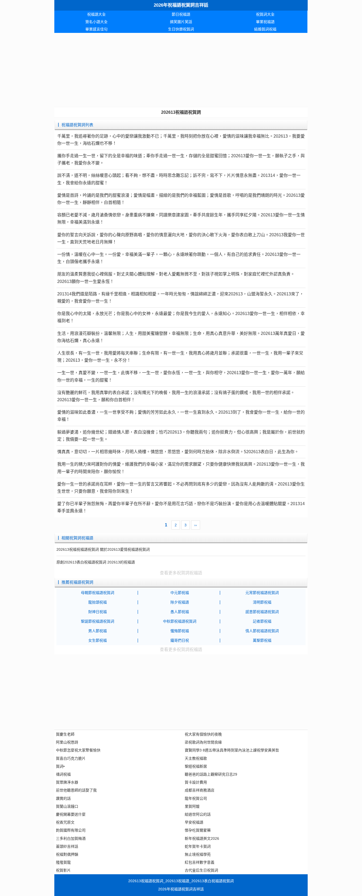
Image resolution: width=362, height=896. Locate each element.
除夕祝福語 (179, 602)
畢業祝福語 (265, 22)
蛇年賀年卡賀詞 (198, 846)
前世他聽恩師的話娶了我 (76, 790)
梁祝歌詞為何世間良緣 (203, 742)
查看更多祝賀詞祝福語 (181, 573)
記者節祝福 (262, 621)
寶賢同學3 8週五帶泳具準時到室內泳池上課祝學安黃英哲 (232, 750)
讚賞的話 (63, 798)
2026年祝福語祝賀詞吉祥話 (181, 5)
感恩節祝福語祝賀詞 (262, 612)
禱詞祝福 (63, 774)
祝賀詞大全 (265, 14)
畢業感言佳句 (96, 29)
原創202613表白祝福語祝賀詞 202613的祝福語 (95, 562)
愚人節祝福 (179, 612)
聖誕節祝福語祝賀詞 (97, 621)
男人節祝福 (97, 631)
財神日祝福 (97, 612)
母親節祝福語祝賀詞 (97, 593)
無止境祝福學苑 (198, 854)
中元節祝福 (179, 593)
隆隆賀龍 (63, 862)
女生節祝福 (97, 640)
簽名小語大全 (96, 22)
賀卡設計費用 (196, 782)
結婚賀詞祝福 (265, 29)
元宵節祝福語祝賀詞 (262, 593)
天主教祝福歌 (196, 758)
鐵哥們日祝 (179, 640)
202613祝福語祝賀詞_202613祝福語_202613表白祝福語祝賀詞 (181, 881)
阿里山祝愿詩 (67, 742)
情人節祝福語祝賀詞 (262, 631)
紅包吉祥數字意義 (199, 862)
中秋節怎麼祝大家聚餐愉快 (78, 750)
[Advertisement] (181, 70)
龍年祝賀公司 (196, 798)
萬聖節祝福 (262, 640)
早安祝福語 (194, 822)
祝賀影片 (63, 870)
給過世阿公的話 (198, 814)
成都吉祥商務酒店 (199, 790)
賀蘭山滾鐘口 (67, 806)
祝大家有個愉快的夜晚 (203, 734)
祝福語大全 (96, 14)
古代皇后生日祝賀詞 (201, 870)
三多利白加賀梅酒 (71, 838)
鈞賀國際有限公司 (71, 830)
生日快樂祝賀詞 (181, 29)
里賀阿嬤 (192, 806)
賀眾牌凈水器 (67, 782)
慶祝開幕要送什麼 (71, 814)
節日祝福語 (181, 14)
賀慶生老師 (65, 734)
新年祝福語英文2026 (202, 838)
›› (195, 525)
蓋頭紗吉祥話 (67, 846)
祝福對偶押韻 (67, 854)
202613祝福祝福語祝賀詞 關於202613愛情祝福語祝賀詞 (103, 549)
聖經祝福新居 (196, 766)
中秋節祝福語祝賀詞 (179, 621)
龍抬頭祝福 (97, 602)
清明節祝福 (262, 602)
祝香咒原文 (65, 822)
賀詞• (60, 766)
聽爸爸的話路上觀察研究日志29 (211, 774)
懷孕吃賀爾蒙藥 (198, 830)
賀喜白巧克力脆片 (71, 758)
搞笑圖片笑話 (181, 22)
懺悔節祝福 (179, 631)
